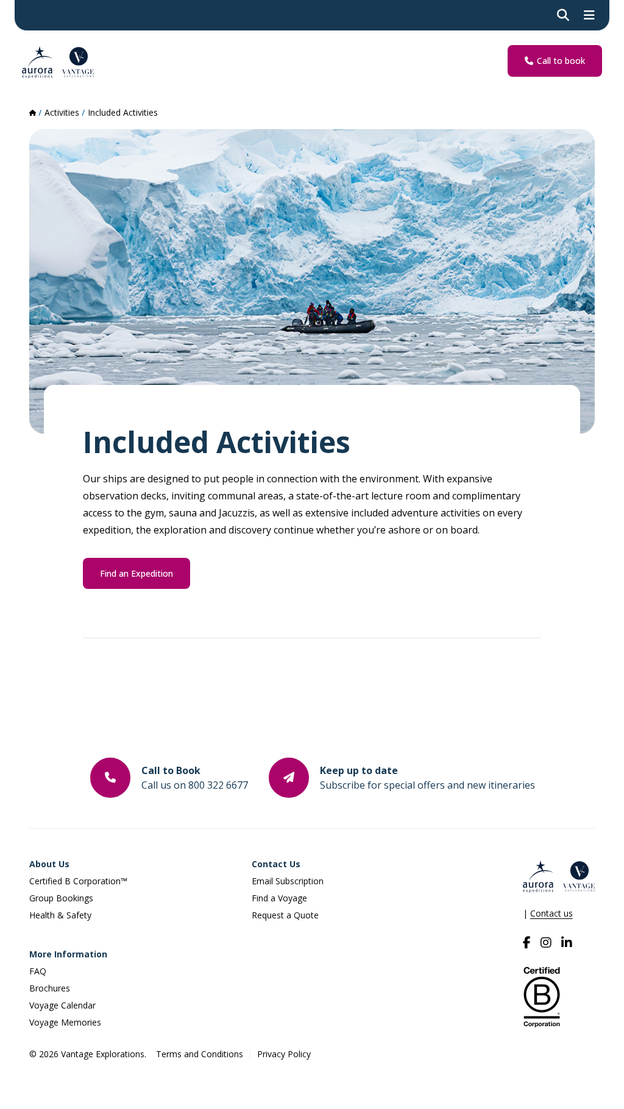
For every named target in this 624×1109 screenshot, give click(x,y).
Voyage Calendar (62, 1005)
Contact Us (276, 864)
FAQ (37, 971)
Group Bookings (61, 898)
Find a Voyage (279, 898)
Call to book (561, 60)
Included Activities (123, 112)
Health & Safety (60, 915)
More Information (68, 954)
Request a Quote (285, 915)
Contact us (551, 913)
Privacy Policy (284, 1054)
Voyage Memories (65, 1022)
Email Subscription (288, 881)
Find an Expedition (136, 573)
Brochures (49, 988)
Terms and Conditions (199, 1054)
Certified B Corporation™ (78, 881)
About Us (49, 864)
